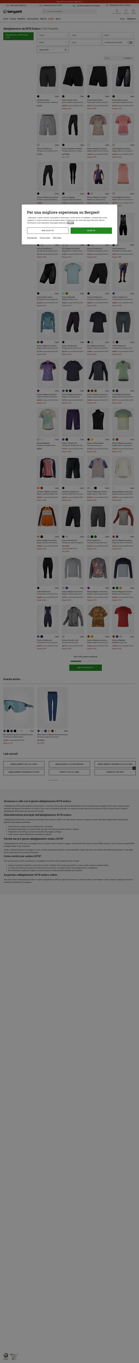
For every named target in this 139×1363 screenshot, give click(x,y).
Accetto (91, 231)
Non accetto (48, 231)
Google (71, 223)
